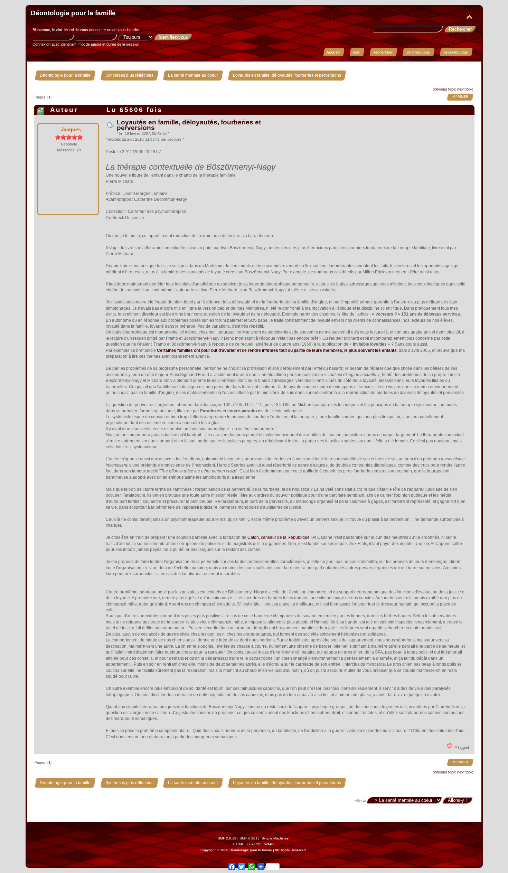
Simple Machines (275, 838)
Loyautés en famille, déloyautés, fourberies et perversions (189, 125)
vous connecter (93, 30)
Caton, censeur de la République (278, 537)
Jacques (71, 129)
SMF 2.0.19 (227, 838)
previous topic (444, 89)
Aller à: (360, 800)
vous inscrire (128, 30)
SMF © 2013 (249, 838)
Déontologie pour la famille (73, 13)
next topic (465, 89)
